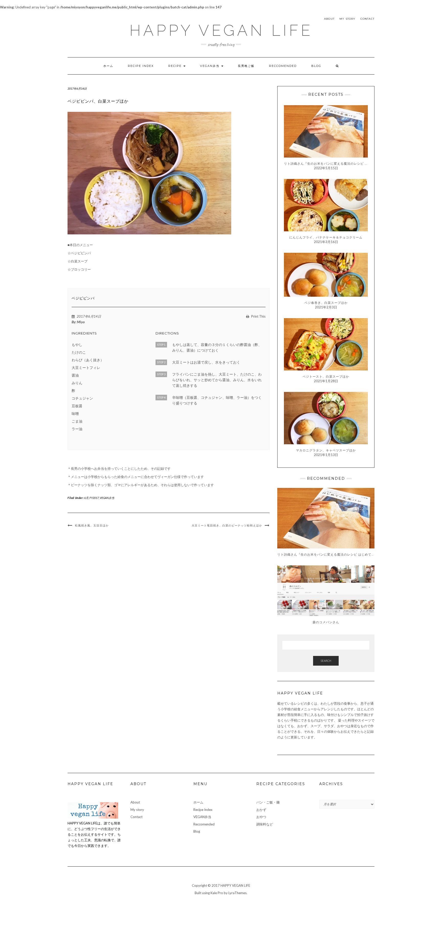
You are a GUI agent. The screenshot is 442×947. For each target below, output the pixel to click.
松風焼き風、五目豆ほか (92, 525)
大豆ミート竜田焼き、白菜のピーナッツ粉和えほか (227, 525)
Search (326, 660)
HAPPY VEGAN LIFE (221, 30)
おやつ (261, 817)
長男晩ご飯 (246, 66)
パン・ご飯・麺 (268, 802)
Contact (367, 18)
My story (347, 18)
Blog (316, 66)
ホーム (108, 66)
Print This (258, 316)
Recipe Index (141, 66)
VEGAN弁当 (210, 66)
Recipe (175, 66)
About (329, 18)
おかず (261, 810)
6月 (86, 497)
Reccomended (283, 66)
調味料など (264, 824)
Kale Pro (217, 893)
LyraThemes (237, 893)
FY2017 (94, 497)
